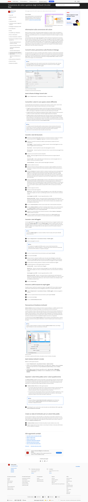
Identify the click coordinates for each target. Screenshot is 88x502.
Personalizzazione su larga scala (26, 478)
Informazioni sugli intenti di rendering (33, 442)
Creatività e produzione (25, 482)
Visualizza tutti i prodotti (10, 489)
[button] (75, 1)
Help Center (53, 478)
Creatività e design (15, 1)
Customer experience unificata (26, 481)
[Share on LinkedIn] (44, 461)
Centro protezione (69, 489)
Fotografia (8, 479)
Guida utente (12, 470)
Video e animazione (9, 482)
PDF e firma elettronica (23, 1)
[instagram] (17, 500)
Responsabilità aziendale (70, 485)
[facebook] (15, 500)
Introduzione (12, 469)
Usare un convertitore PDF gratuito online (33, 443)
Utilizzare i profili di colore (31, 437)
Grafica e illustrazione (10, 481)
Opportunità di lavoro (69, 481)
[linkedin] (20, 500)
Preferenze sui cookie (62, 500)
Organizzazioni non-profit (40, 479)
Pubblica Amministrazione (40, 481)
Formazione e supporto (14, 468)
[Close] (59, 500)
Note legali (27, 446)
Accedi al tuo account (69, 478)
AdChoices (79, 500)
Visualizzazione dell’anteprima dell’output (33, 440)
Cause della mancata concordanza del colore (34, 435)
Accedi (78, 1)
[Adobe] (9, 1)
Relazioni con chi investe (70, 486)
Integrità (68, 490)
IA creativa (8, 478)
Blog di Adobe (68, 493)
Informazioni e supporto (42, 1)
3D (7, 485)
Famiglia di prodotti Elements (11, 486)
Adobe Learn (53, 482)
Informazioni (68, 479)
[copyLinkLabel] (47, 461)
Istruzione (38, 478)
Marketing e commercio (33, 1)
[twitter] (18, 500)
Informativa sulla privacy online (36, 446)
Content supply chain (24, 479)
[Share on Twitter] (42, 461)
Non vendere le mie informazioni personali (71, 500)
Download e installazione (55, 479)
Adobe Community (54, 481)
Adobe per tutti (68, 492)
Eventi (67, 482)
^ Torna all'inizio (77, 466)
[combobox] (67, 5)
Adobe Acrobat (13, 11)
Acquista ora (51, 1)
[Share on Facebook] (40, 461)
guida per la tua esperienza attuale (35, 19)
